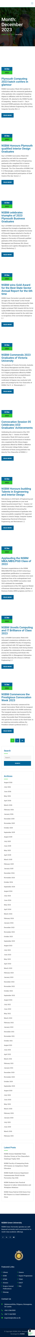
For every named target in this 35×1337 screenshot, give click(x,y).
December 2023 (9, 927)
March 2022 (8, 1018)
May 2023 (7, 959)
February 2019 (8, 1136)
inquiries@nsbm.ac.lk (12, 1318)
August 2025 (8, 837)
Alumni (5, 1283)
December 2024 (9, 873)
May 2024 (7, 905)
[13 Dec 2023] (17, 132)
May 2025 (7, 850)
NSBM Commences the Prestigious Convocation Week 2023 (16, 697)
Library (5, 1272)
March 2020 (8, 1109)
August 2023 (8, 945)
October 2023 (8, 936)
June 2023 (7, 955)
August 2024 (8, 891)
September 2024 (9, 887)
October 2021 (8, 1041)
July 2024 (7, 896)
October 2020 (8, 1081)
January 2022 (8, 1027)
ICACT (21, 1283)
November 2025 (9, 823)
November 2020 (9, 1077)
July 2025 (7, 841)
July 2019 (7, 1122)
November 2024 (9, 878)
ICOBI (5, 1276)
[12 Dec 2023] (17, 341)
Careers (21, 1272)
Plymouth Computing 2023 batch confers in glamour (14, 81)
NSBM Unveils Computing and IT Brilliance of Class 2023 (17, 630)
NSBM (22, 1334)
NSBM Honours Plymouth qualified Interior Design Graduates (17, 148)
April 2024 (7, 909)
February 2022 (9, 1023)
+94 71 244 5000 (10, 1314)
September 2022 (9, 995)
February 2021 (8, 1063)
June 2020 (7, 1100)
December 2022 (9, 982)
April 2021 (7, 1054)
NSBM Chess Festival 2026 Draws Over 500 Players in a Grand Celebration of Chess (17, 1194)
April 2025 (7, 855)
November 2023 (9, 932)
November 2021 (9, 1036)
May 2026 (7, 796)
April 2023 (7, 964)
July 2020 (7, 1095)
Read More (7, 115)
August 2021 (8, 1045)
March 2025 (8, 859)
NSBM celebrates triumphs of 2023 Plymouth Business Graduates (13, 217)
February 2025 (9, 864)
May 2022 (7, 1013)
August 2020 (8, 1090)
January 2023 (8, 977)
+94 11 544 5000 (9, 1310)
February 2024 (9, 918)
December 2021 (9, 1032)
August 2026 (8, 782)
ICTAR (5, 1279)
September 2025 (9, 832)
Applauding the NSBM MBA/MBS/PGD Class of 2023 (16, 561)
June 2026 (7, 791)
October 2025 (8, 828)
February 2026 (9, 810)
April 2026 (7, 800)
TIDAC (21, 1279)
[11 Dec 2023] (17, 614)
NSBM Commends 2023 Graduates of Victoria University (16, 357)
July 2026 (7, 787)
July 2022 (7, 1004)
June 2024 (7, 900)
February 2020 (9, 1113)
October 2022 (8, 991)
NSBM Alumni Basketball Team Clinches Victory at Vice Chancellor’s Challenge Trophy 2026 (16, 1156)
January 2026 (8, 814)
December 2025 (9, 819)
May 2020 (7, 1104)
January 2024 (8, 923)
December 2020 (9, 1072)
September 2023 (9, 941)
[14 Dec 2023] (17, 65)
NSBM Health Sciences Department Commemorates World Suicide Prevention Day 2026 (16, 1175)
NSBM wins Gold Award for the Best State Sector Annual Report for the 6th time (16, 289)
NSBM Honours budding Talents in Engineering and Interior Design (16, 491)
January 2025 (8, 868)
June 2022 (7, 1009)
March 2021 (8, 1059)
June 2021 (7, 1050)
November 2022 (9, 986)
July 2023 (7, 950)
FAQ (20, 1286)
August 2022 (8, 1000)
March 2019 (8, 1131)
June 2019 (7, 1127)
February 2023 (9, 973)
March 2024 (8, 914)
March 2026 (8, 805)
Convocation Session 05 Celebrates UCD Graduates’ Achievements (17, 424)
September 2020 (9, 1086)
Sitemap (6, 1292)
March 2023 (8, 968)
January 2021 (8, 1068)
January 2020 (8, 1118)
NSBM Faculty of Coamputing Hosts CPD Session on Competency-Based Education (16, 1165)
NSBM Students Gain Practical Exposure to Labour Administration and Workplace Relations (17, 1184)
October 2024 (8, 882)
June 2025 (7, 846)
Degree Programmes (25, 1276)
